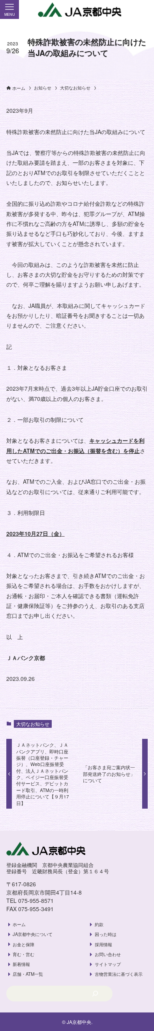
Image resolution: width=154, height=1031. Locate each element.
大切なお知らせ (32, 723)
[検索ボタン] (144, 9)
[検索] (95, 993)
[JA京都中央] (77, 10)
